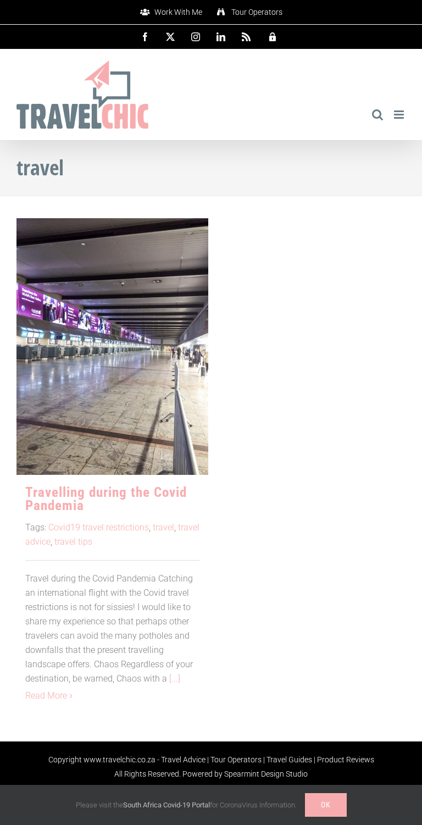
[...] (174, 678)
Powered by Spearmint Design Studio (245, 773)
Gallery (112, 327)
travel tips (73, 541)
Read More (46, 695)
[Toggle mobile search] (377, 114)
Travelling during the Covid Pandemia (106, 498)
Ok (326, 804)
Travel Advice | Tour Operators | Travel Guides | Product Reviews (267, 759)
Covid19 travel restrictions (98, 527)
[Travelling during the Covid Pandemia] (112, 346)
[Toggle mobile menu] (400, 114)
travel (163, 527)
